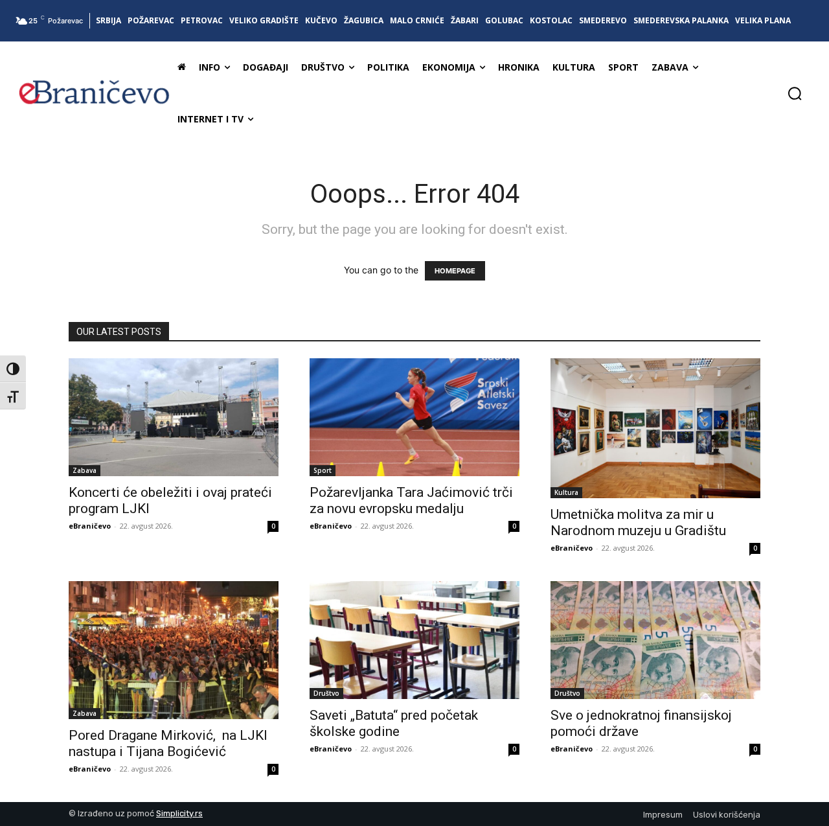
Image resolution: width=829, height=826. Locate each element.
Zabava (85, 470)
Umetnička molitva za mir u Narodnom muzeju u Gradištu (641, 522)
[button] (794, 93)
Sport (322, 470)
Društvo (326, 693)
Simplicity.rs (179, 813)
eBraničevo (90, 526)
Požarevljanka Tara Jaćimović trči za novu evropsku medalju (411, 500)
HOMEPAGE (455, 270)
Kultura (566, 492)
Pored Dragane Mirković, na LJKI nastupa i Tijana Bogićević (168, 743)
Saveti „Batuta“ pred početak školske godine (394, 723)
